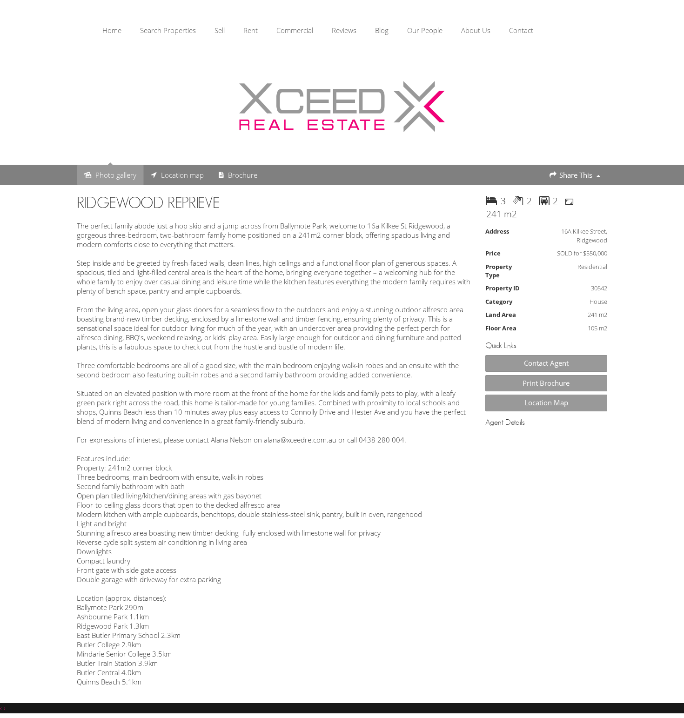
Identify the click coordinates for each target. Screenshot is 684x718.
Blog (382, 30)
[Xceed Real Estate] (342, 106)
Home (111, 30)
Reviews (344, 30)
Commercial (294, 30)
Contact (521, 30)
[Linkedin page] (670, 32)
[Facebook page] (642, 32)
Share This (575, 175)
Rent (250, 30)
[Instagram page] (657, 32)
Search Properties (168, 30)
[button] (546, 383)
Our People (425, 30)
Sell (220, 30)
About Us (475, 30)
